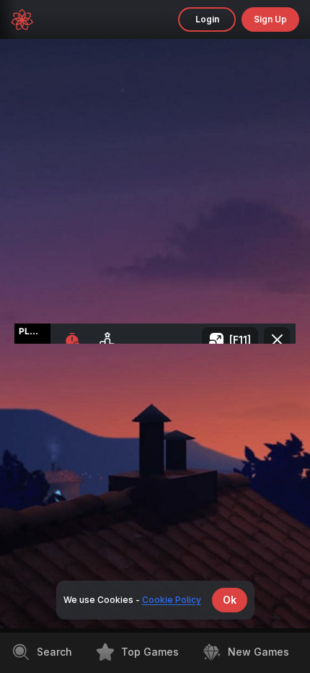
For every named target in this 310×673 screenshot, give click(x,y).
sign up (270, 19)
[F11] (240, 340)
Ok (229, 600)
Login (207, 19)
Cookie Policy (171, 599)
